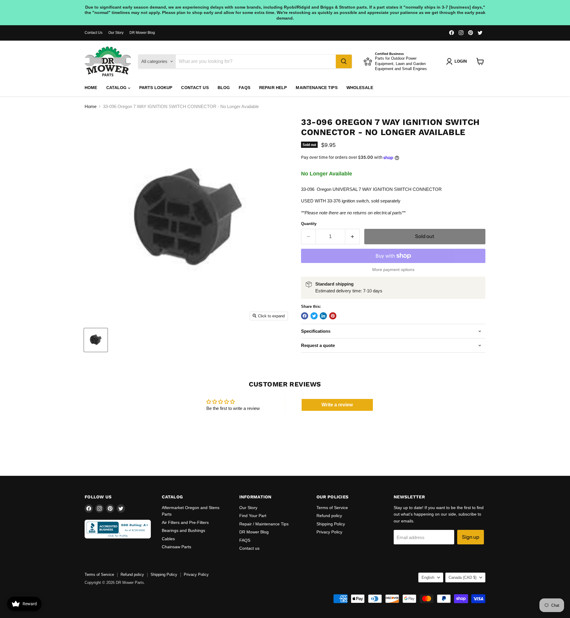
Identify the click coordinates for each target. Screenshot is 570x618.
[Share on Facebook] (304, 315)
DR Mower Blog (142, 33)
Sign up (470, 537)
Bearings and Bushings (183, 530)
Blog (224, 87)
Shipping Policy (330, 524)
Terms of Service (332, 507)
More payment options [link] (393, 269)
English (428, 577)
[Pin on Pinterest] (332, 315)
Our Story (116, 33)
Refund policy (329, 515)
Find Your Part (252, 515)
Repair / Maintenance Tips (264, 524)
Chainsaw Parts (176, 546)
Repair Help (273, 87)
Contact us (194, 87)
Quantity (308, 223)
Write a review (337, 404)
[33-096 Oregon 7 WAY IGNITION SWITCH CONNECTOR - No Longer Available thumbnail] (95, 340)
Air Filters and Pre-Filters (185, 522)
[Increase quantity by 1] (352, 236)
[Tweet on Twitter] (314, 315)
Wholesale (359, 87)
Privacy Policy (329, 532)
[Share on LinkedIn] (323, 315)
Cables (168, 538)
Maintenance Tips (316, 87)
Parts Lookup (155, 87)
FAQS (244, 87)
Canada (462, 577)
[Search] (344, 61)
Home (91, 87)
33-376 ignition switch (348, 200)
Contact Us (93, 33)
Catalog (117, 87)
